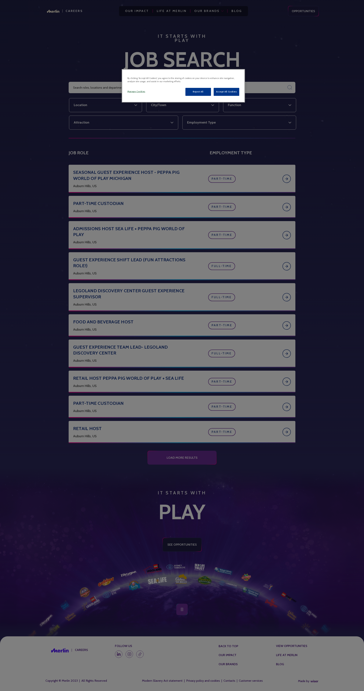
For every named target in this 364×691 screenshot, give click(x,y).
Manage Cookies (136, 91)
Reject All (198, 91)
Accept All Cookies (226, 91)
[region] (183, 85)
